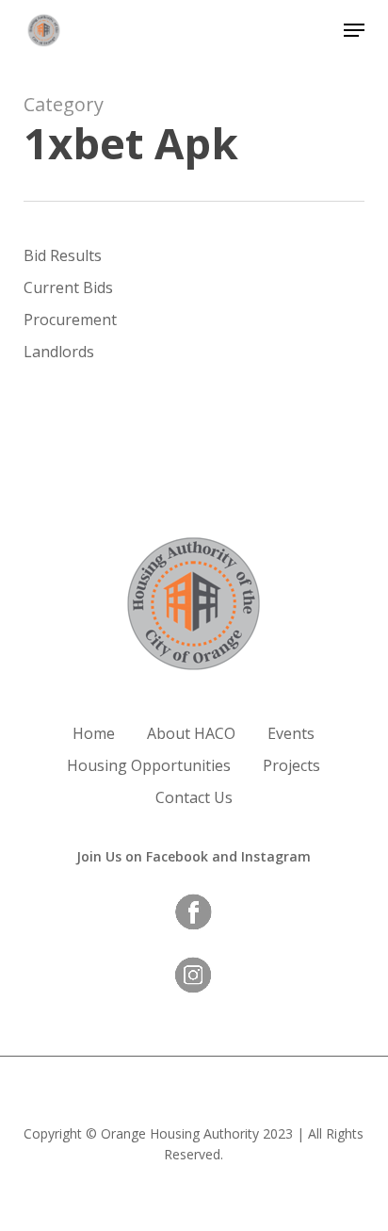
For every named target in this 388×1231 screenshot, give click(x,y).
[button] (354, 30)
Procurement (70, 319)
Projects (291, 765)
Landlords (59, 351)
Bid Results (63, 255)
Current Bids (68, 287)
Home (94, 733)
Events (291, 733)
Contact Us (194, 797)
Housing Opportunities (149, 765)
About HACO (191, 733)
